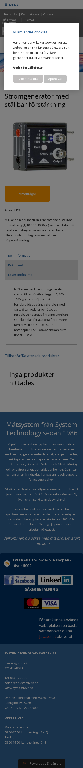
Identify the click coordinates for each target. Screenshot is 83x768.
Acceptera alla (28, 79)
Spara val (55, 79)
